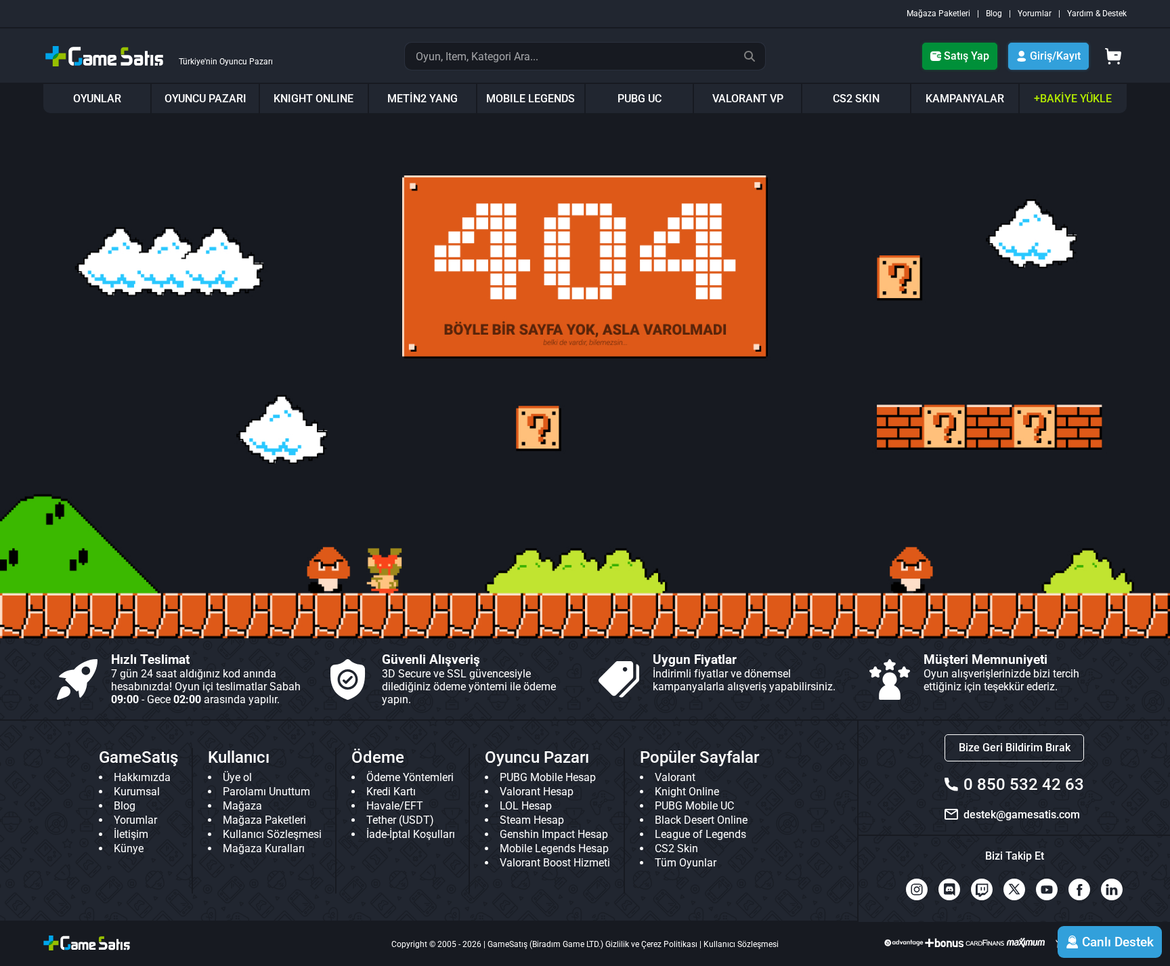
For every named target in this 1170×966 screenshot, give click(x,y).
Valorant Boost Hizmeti (555, 862)
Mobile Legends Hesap (554, 848)
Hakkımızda (142, 777)
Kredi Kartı (391, 791)
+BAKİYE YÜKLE (1073, 98)
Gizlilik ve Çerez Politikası (651, 944)
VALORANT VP (747, 98)
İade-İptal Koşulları (410, 834)
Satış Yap (966, 55)
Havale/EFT (394, 805)
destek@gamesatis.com (1021, 814)
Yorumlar (1035, 13)
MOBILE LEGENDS (530, 98)
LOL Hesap (526, 805)
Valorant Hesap (536, 791)
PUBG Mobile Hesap (548, 777)
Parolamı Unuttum (266, 791)
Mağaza (242, 805)
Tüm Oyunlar (685, 862)
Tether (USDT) (400, 820)
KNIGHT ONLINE (313, 98)
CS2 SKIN (856, 98)
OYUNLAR (97, 98)
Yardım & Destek (1097, 13)
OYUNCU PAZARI (205, 98)
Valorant (675, 777)
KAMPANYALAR (965, 98)
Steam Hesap (532, 820)
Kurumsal (137, 791)
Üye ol (237, 777)
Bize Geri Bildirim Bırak (1014, 747)
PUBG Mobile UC (694, 805)
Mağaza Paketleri (938, 13)
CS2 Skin (676, 848)
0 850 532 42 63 (1023, 784)
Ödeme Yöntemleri (410, 777)
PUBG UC (640, 98)
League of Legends (700, 834)
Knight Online (687, 791)
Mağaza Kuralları (264, 848)
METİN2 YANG (422, 98)
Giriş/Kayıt (1055, 55)
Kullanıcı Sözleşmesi (272, 834)
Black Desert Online (701, 820)
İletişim (131, 834)
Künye (129, 848)
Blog (994, 13)
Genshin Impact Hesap (554, 834)
